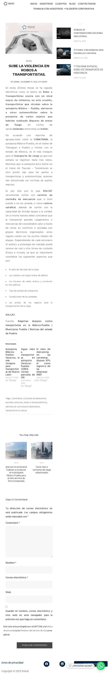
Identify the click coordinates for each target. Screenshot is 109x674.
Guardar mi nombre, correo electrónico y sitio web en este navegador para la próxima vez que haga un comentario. (29, 615)
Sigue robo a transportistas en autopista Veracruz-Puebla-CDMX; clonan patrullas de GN (28, 363)
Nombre (11, 563)
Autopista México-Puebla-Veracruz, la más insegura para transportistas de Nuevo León (12, 362)
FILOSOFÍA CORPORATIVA (79, 9)
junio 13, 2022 (80, 41)
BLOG (72, 4)
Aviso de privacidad (12, 662)
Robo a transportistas (35, 402)
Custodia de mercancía (34, 398)
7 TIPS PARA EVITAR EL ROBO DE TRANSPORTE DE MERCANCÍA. (88, 69)
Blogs (29, 61)
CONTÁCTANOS (87, 4)
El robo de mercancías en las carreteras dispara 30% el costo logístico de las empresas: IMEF (43, 362)
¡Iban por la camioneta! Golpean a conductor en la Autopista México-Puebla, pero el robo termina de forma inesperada (16, 474)
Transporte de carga (16, 410)
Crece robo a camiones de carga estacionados (42, 470)
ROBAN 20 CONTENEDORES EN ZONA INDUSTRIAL (88, 33)
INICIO (33, 4)
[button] (101, 666)
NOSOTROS (46, 4)
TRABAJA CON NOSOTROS (48, 9)
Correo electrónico (17, 578)
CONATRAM (17, 398)
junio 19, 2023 (80, 77)
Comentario (13, 523)
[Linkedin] (62, 664)
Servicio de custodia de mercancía (23, 406)
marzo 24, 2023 (81, 58)
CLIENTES (61, 4)
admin (16, 81)
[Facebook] (46, 664)
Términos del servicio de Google (35, 630)
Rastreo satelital (14, 402)
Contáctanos (91, 663)
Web (8, 592)
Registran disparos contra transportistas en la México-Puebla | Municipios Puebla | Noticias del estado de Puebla (29, 327)
